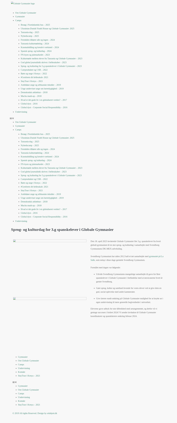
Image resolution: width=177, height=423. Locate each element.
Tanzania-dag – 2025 (30, 32)
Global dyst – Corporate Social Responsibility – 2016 (44, 107)
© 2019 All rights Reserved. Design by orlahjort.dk (34, 413)
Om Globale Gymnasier (25, 13)
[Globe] (93, 4)
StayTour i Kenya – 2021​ (32, 81)
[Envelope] (147, 4)
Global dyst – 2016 (29, 104)
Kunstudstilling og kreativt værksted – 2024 (40, 47)
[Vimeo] (140, 4)
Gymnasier (20, 16)
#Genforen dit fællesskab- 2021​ (34, 77)
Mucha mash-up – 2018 (31, 96)
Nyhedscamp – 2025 (30, 36)
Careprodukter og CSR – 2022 (34, 70)
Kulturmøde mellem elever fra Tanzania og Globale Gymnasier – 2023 (51, 58)
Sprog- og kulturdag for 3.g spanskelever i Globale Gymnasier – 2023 (51, 66)
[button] (88, 118)
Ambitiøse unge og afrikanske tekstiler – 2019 (41, 85)
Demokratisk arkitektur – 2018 (34, 92)
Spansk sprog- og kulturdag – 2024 (36, 51)
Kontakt (21, 372)
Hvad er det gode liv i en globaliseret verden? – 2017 (44, 100)
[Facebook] (132, 4)
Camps (18, 20)
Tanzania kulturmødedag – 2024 (35, 43)
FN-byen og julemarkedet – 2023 (35, 55)
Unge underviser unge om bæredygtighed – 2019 (42, 88)
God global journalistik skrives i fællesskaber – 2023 (44, 62)
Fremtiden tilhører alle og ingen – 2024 (38, 40)
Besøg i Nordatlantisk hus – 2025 (35, 25)
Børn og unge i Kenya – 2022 (34, 73)
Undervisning (21, 112)
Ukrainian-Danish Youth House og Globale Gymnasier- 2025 (47, 28)
